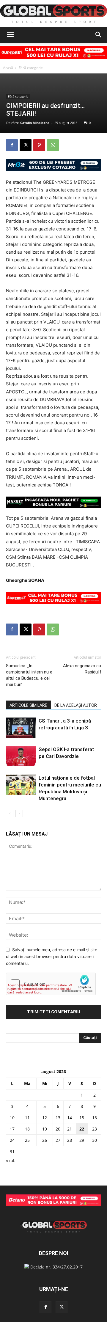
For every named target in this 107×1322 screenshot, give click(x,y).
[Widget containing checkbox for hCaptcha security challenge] (51, 984)
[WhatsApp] (53, 145)
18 (27, 1129)
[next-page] (19, 813)
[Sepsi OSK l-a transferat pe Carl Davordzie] (21, 756)
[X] (26, 145)
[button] (10, 35)
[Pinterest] (39, 145)
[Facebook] (12, 145)
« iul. (10, 1160)
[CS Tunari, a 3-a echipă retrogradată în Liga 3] (21, 727)
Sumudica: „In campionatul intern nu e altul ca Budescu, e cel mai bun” (29, 675)
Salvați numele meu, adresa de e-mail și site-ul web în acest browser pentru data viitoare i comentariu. (52, 956)
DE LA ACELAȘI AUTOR (75, 705)
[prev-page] (9, 813)
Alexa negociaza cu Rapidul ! (82, 669)
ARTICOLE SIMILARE (28, 705)
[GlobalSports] (53, 13)
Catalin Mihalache (35, 122)
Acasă (8, 67)
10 (12, 1117)
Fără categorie (31, 67)
